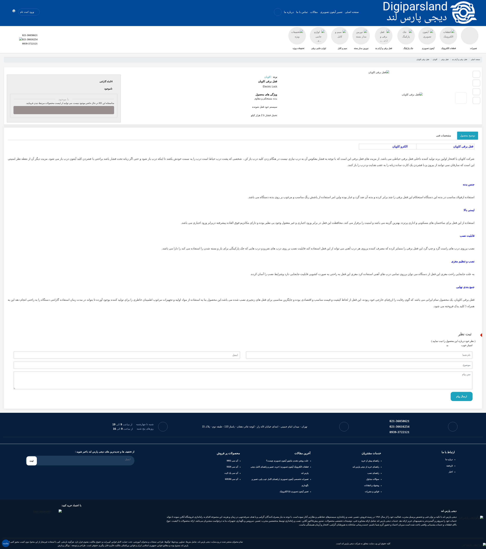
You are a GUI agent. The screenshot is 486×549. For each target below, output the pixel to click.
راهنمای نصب (373, 473)
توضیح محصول (467, 135)
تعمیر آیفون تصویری (331, 11)
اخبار (451, 472)
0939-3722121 (30, 43)
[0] (10, 12)
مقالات (314, 11)
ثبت (32, 460)
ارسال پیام (461, 396)
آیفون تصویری (428, 48)
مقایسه (6, 543)
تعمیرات (473, 48)
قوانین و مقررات (372, 491)
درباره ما (289, 11)
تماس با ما (302, 11)
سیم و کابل (342, 48)
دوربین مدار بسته (361, 48)
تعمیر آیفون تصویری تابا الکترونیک (294, 491)
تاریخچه (449, 465)
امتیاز (470, 345)
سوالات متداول (372, 479)
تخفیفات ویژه (298, 48)
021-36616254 (30, 39)
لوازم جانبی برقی (318, 48)
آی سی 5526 (232, 467)
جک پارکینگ (408, 48)
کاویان (267, 76)
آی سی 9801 (232, 461)
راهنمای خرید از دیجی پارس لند (366, 467)
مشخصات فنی (443, 135)
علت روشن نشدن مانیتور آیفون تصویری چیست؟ (287, 461)
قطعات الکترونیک (448, 48)
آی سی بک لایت (231, 473)
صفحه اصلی (352, 11)
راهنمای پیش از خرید (370, 461)
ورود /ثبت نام (27, 11)
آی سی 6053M (231, 479)
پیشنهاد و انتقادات (371, 485)
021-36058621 (30, 35)
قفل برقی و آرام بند (383, 48)
